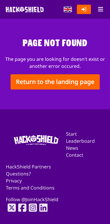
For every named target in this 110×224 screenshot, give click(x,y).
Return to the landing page (55, 82)
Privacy (14, 181)
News (72, 148)
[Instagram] (31, 207)
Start (71, 134)
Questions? (18, 173)
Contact (74, 155)
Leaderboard (80, 141)
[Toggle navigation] (100, 9)
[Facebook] (20, 207)
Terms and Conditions (30, 188)
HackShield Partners (28, 166)
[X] (10, 207)
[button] (68, 9)
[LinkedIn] (42, 207)
